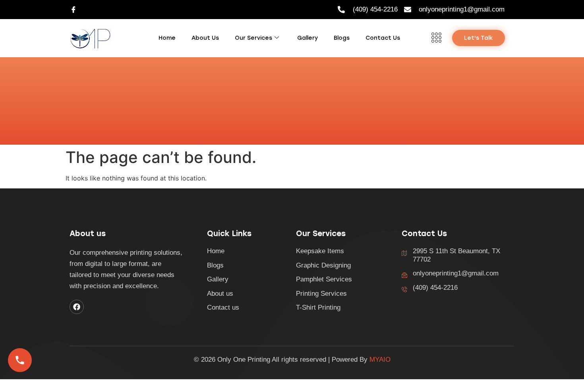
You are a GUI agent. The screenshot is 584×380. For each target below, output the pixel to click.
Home (167, 38)
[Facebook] (73, 10)
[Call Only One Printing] (20, 360)
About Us (205, 38)
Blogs (342, 38)
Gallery (307, 38)
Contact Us (382, 38)
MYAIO (380, 359)
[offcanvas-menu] (436, 38)
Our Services (253, 38)
